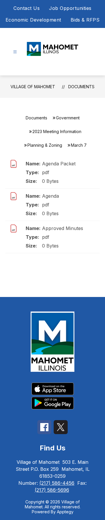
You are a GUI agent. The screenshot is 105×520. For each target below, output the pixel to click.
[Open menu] (15, 52)
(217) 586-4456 (56, 483)
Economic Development (33, 20)
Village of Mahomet (32, 86)
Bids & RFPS (85, 20)
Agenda (50, 196)
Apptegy (65, 511)
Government (68, 117)
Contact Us (26, 8)
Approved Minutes (62, 228)
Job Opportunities (70, 8)
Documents (81, 86)
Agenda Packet (59, 164)
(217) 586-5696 (52, 490)
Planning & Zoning (44, 145)
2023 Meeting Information (56, 131)
